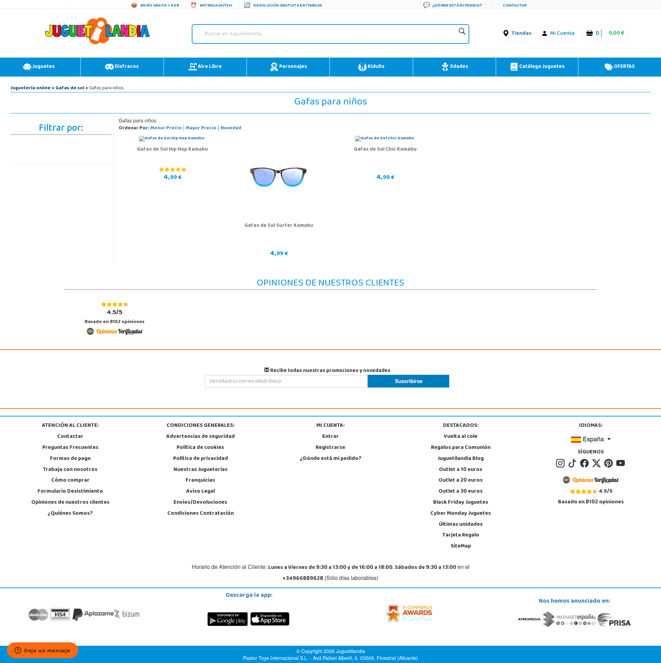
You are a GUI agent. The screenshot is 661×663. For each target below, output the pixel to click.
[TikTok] (573, 463)
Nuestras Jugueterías (201, 469)
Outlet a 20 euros (461, 480)
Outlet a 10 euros (460, 469)
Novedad (231, 128)
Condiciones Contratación (200, 513)
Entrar (330, 436)
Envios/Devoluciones (200, 502)
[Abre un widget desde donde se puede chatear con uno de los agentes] (42, 651)
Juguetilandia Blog (461, 458)
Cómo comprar (70, 480)
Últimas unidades (461, 524)
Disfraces (126, 67)
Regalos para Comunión (461, 447)
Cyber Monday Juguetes (460, 513)
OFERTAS (624, 67)
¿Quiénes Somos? (70, 513)
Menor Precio (166, 128)
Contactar (70, 436)
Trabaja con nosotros (70, 469)
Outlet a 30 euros (461, 491)
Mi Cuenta (562, 33)
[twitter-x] (597, 463)
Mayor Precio (201, 128)
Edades (458, 67)
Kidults (376, 67)
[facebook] (585, 463)
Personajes (292, 67)
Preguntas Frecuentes (70, 447)
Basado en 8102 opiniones (115, 316)
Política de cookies (200, 447)
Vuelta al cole (461, 436)
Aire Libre (209, 67)
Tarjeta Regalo (460, 535)
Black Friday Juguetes (460, 502)
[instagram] (561, 463)
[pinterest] (610, 463)
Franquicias (200, 480)
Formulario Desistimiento (70, 491)
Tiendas (522, 33)
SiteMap (461, 546)
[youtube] (621, 463)
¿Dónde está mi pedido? (330, 458)
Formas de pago (70, 458)
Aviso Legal (200, 491)
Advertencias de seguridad (200, 436)
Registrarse (330, 447)
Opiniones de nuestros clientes (70, 502)
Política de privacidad (200, 458)
